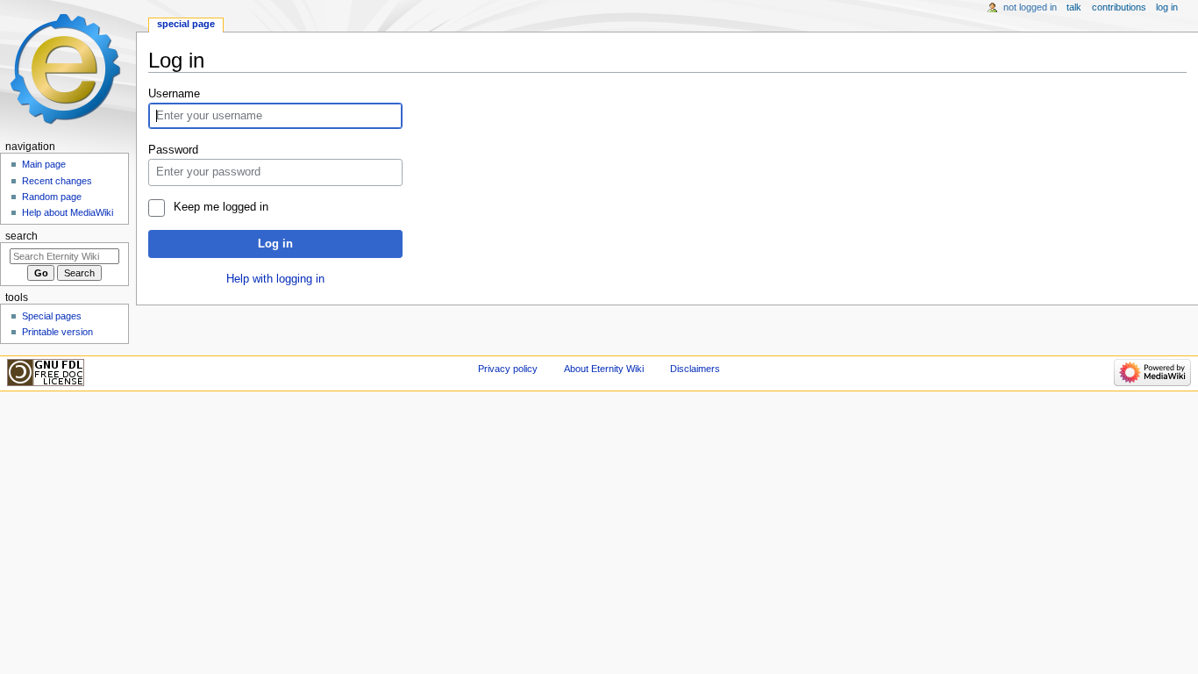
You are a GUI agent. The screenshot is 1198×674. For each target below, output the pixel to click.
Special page (186, 23)
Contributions (1119, 7)
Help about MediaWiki (67, 212)
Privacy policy (508, 368)
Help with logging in (275, 279)
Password (173, 150)
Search (21, 236)
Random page (52, 196)
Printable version (57, 331)
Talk (1073, 7)
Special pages (52, 316)
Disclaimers (695, 368)
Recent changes (57, 181)
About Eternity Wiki (604, 368)
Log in (275, 244)
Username (174, 94)
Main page (44, 164)
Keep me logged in (220, 207)
